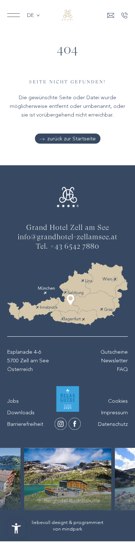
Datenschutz (113, 424)
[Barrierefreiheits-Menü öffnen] (16, 528)
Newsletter (114, 360)
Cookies (118, 401)
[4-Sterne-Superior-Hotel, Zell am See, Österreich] (67, 15)
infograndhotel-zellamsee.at (67, 237)
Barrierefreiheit (25, 424)
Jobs (13, 401)
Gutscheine (114, 352)
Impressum (114, 412)
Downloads (21, 412)
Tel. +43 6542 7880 (67, 246)
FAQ (122, 369)
